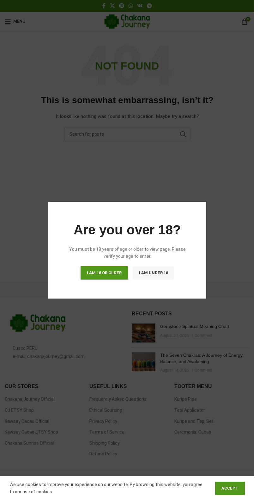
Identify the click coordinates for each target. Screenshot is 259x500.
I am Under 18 (153, 272)
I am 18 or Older (104, 272)
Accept (229, 488)
